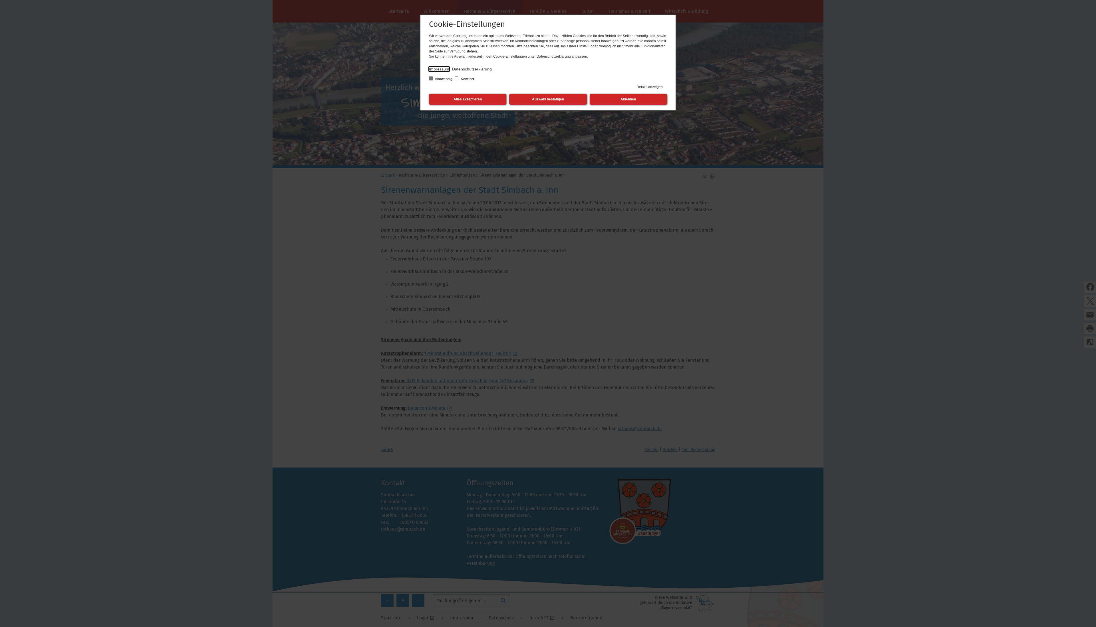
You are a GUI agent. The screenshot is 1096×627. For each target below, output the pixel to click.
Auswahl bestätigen (548, 99)
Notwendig (443, 79)
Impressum (439, 69)
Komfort (467, 79)
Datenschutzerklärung (472, 69)
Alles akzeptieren (468, 99)
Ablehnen (628, 99)
